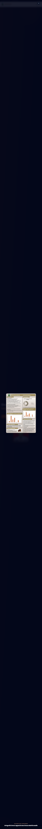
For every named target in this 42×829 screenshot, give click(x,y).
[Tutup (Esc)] (38, 3)
